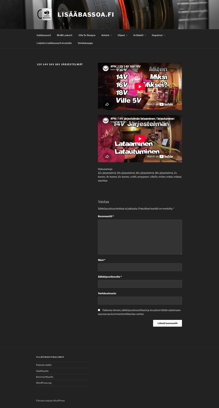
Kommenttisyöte (44, 376)
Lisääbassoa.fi (86, 14)
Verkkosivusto (107, 293)
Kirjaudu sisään (44, 364)
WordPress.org (43, 382)
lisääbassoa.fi (44, 35)
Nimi (101, 260)
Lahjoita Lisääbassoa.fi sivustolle (54, 43)
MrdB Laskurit (64, 35)
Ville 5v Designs (86, 35)
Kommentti (106, 216)
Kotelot (105, 35)
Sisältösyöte (42, 371)
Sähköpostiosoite (110, 276)
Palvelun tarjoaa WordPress (50, 400)
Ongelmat (157, 35)
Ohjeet (121, 35)
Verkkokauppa (85, 43)
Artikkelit (138, 35)
